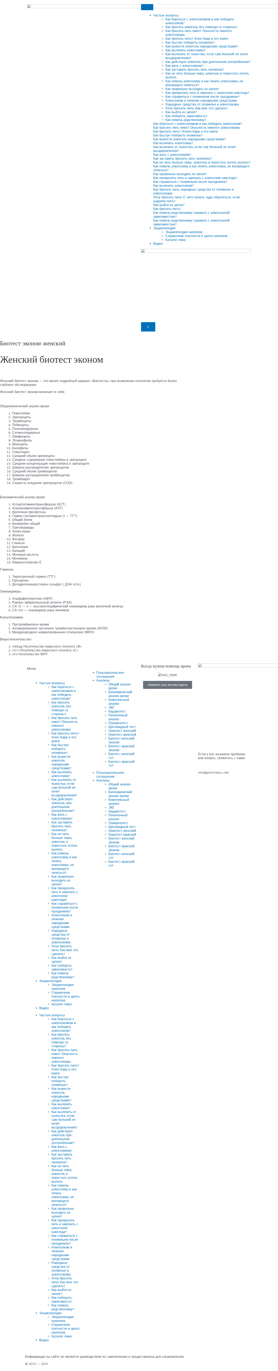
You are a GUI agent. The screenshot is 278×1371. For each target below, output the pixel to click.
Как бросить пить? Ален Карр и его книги (196, 39)
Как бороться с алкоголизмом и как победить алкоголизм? (63, 692)
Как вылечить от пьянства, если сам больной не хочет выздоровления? (64, 787)
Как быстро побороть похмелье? (190, 42)
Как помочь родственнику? (185, 120)
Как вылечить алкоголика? (185, 50)
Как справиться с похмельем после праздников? (202, 97)
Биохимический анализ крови (120, 694)
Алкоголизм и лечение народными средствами (201, 100)
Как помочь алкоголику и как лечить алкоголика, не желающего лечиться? (64, 863)
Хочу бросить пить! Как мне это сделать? (196, 108)
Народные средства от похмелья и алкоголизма (202, 104)
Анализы (103, 680)
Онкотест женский (122, 731)
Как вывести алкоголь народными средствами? (201, 46)
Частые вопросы (166, 15)
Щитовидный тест (122, 727)
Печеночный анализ (117, 717)
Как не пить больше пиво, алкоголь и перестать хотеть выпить (64, 841)
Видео (158, 244)
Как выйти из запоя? (181, 112)
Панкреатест (118, 723)
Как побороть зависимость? (186, 116)
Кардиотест (117, 711)
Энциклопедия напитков (183, 232)
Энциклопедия (164, 228)
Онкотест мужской (122, 735)
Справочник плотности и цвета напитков (196, 236)
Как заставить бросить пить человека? (194, 69)
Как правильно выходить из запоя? (192, 89)
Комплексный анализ (118, 702)
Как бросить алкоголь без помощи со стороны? (201, 27)
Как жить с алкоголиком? (184, 66)
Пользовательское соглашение (110, 674)
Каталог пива (175, 240)
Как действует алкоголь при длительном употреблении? (208, 62)
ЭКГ (111, 707)
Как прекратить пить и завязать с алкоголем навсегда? (207, 93)
